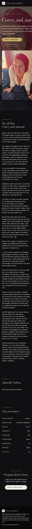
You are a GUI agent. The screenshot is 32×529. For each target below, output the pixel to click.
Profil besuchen (16, 487)
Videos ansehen (12, 39)
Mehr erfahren (10, 44)
